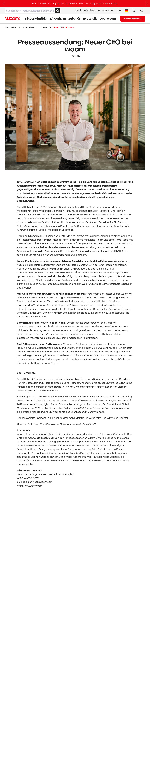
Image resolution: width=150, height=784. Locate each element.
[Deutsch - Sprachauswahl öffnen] (126, 10)
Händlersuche (92, 10)
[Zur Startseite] (12, 18)
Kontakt (78, 10)
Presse (43, 27)
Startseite (10, 27)
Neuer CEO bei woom (63, 27)
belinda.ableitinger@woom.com (34, 482)
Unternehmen (28, 27)
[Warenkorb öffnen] (141, 10)
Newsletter (108, 10)
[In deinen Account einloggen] (134, 10)
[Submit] (57, 10)
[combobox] (33, 10)
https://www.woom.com (29, 485)
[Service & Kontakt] (118, 10)
